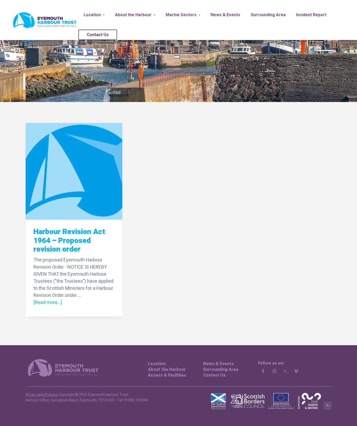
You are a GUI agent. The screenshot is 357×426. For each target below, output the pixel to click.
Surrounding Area (220, 369)
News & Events (218, 364)
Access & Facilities (167, 375)
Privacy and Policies (41, 394)
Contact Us (214, 375)
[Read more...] (47, 302)
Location (156, 364)
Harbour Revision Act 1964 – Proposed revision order (69, 240)
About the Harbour (167, 369)
